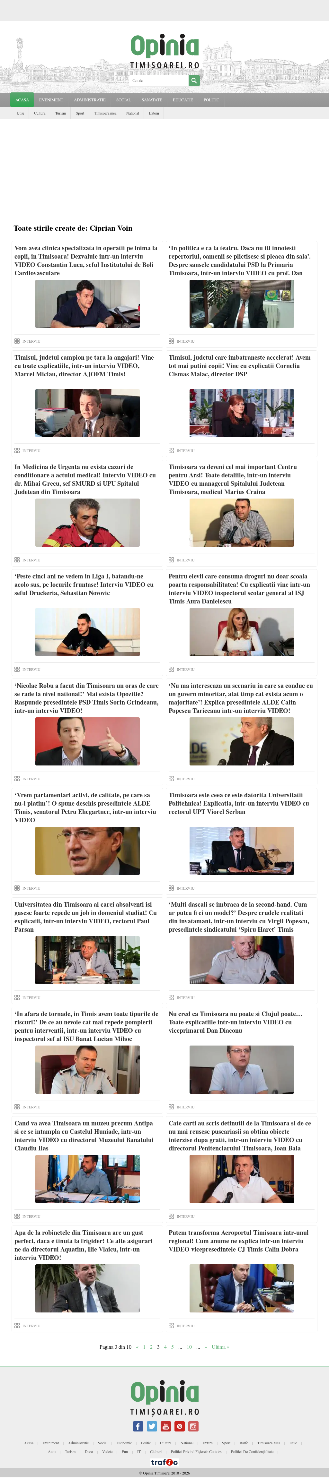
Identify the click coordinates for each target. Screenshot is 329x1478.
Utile (20, 112)
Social (102, 1442)
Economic (124, 1442)
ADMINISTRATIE (90, 100)
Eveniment (51, 1442)
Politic (146, 1442)
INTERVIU (31, 341)
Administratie (78, 1442)
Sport (80, 112)
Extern (154, 112)
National (132, 112)
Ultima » (220, 1346)
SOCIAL (123, 100)
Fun (125, 1451)
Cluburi (156, 1451)
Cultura (39, 112)
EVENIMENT (51, 100)
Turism (60, 112)
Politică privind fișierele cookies (196, 1451)
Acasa (22, 100)
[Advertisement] (164, 167)
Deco (89, 1451)
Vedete (107, 1451)
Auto (52, 1451)
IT (139, 1451)
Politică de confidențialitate (252, 1451)
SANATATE (152, 100)
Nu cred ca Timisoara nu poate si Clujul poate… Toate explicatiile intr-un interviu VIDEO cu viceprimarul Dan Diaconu (235, 1022)
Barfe (244, 1442)
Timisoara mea (105, 112)
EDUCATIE (183, 100)
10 (189, 1346)
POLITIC (211, 100)
